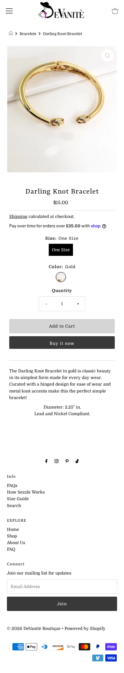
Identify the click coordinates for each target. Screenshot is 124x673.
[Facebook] (46, 461)
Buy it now (62, 343)
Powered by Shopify (85, 628)
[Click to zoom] (107, 55)
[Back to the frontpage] (11, 34)
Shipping (18, 216)
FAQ (11, 549)
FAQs (12, 485)
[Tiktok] (77, 461)
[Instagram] (57, 461)
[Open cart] (115, 10)
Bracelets (28, 34)
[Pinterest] (67, 461)
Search (14, 505)
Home (13, 529)
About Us (16, 542)
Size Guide (18, 498)
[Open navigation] (9, 10)
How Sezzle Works (26, 492)
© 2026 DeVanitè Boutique (34, 628)
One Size (61, 249)
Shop (12, 536)
